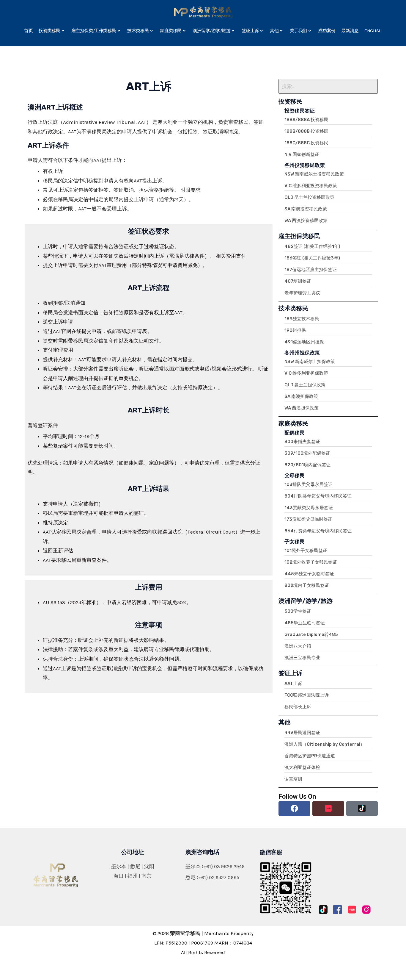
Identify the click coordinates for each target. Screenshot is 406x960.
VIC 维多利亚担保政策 (306, 373)
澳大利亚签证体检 (302, 767)
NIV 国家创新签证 (301, 154)
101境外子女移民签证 (305, 550)
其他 (274, 30)
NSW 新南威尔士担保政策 (309, 361)
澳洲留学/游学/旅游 (211, 30)
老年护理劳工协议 (302, 292)
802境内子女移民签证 (306, 585)
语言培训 (293, 779)
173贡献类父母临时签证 (308, 519)
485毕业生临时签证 (304, 623)
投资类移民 (49, 30)
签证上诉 (250, 30)
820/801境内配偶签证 (307, 465)
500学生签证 (297, 611)
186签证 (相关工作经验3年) (312, 258)
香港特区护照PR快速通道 (309, 756)
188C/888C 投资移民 (306, 143)
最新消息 (349, 30)
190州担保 (295, 330)
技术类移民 (138, 30)
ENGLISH (373, 30)
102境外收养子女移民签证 (310, 562)
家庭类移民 (171, 30)
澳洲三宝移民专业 (302, 657)
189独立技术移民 (301, 318)
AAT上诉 (293, 683)
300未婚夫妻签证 (302, 441)
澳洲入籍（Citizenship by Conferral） (324, 744)
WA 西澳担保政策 (301, 408)
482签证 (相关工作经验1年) (312, 246)
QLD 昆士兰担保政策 (304, 384)
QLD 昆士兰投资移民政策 (309, 197)
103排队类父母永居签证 (308, 484)
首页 (28, 30)
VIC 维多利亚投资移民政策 (310, 185)
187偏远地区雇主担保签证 (310, 269)
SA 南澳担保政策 (301, 396)
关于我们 (298, 30)
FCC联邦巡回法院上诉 (306, 695)
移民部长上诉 (297, 706)
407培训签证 (297, 281)
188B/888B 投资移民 (306, 131)
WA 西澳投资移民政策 (306, 220)
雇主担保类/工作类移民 (93, 30)
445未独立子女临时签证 (309, 573)
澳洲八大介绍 (297, 646)
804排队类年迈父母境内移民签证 (318, 496)
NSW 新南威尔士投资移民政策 (314, 174)
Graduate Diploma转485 (311, 634)
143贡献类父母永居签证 (308, 507)
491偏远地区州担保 (304, 342)
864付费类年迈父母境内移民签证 (318, 531)
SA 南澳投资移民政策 (305, 209)
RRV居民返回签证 (302, 732)
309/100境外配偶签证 (307, 453)
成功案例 (326, 30)
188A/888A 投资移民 (306, 119)
